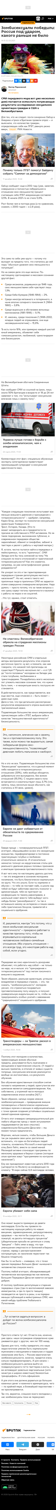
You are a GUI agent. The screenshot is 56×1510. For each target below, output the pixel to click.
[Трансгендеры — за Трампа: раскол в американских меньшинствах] (28, 1021)
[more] (51, 178)
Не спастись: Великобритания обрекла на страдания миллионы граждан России (24, 642)
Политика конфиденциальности (14, 1467)
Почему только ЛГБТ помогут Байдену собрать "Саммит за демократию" (28, 171)
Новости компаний (17, 1463)
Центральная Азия (26, 1437)
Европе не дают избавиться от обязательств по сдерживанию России (23, 832)
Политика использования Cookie (15, 1470)
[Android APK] (9, 1487)
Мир (36, 1403)
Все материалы (13, 93)
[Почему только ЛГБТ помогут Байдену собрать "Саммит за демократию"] (28, 150)
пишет (12, 129)
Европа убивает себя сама (20, 1210)
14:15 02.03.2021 (8, 40)
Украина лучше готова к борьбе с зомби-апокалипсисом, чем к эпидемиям (24, 443)
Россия (29, 1403)
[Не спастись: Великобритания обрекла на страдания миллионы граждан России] (28, 618)
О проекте (5, 1460)
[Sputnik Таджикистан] (7, 19)
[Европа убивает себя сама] (28, 1190)
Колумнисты (18, 1403)
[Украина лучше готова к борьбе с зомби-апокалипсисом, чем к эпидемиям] (28, 419)
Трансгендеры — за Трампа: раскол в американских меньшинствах (27, 1042)
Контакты (15, 1460)
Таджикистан (8, 1437)
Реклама (4, 1463)
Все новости (6, 1403)
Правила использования (30, 1460)
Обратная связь (7, 1480)
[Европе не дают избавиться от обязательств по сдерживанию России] (28, 808)
